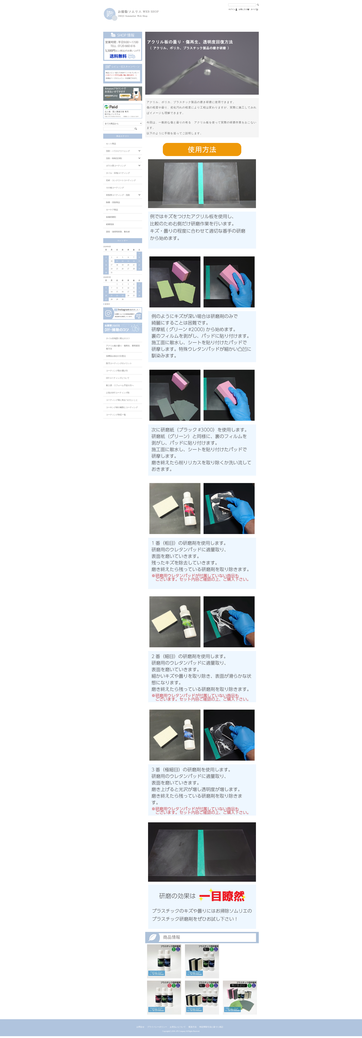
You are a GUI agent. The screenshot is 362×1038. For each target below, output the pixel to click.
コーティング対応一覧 (116, 415)
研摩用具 (110, 224)
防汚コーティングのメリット (119, 363)
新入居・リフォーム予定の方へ (120, 385)
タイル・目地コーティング (118, 173)
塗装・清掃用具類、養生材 (118, 232)
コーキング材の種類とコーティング (122, 407)
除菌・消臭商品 (113, 202)
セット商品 (111, 144)
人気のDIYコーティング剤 (117, 393)
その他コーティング (115, 188)
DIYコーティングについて (117, 378)
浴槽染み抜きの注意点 (116, 356)
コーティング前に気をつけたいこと (122, 400)
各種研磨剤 (111, 217)
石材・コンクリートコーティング (121, 180)
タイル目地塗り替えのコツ (118, 338)
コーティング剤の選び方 (117, 371)
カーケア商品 (112, 210)
